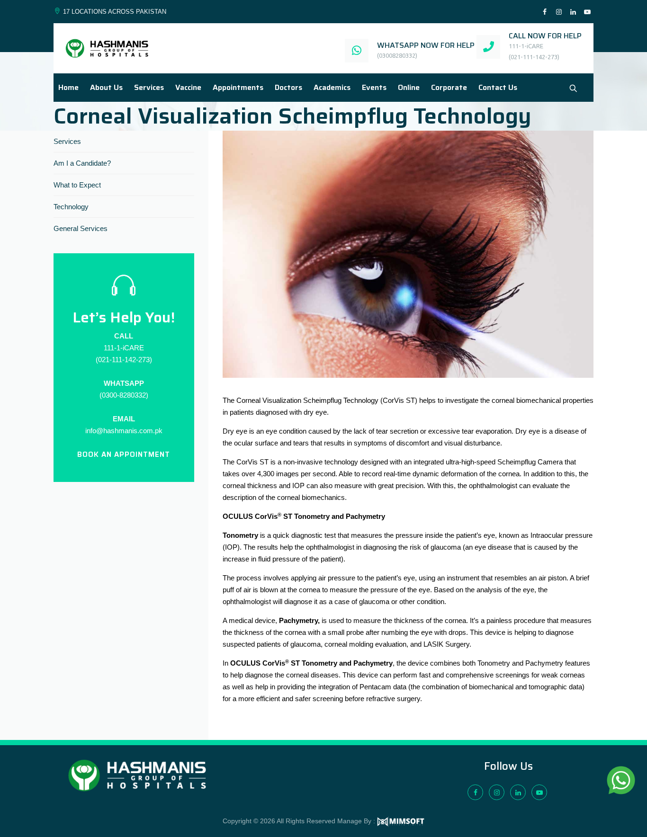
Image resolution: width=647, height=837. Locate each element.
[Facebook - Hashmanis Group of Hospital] (544, 12)
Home (68, 87)
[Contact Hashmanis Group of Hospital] (573, 88)
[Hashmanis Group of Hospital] (107, 48)
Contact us (497, 87)
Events (374, 87)
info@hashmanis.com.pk (123, 431)
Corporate (449, 87)
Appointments (238, 87)
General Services (81, 228)
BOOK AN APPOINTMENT (123, 454)
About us (106, 87)
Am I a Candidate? (82, 163)
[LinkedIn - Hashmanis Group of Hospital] (573, 12)
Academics (332, 87)
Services (149, 87)
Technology (71, 207)
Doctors (288, 87)
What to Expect (77, 185)
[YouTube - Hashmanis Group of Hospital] (587, 12)
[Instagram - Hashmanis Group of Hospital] (559, 12)
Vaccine (188, 87)
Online (409, 87)
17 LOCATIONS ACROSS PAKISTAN (114, 11)
